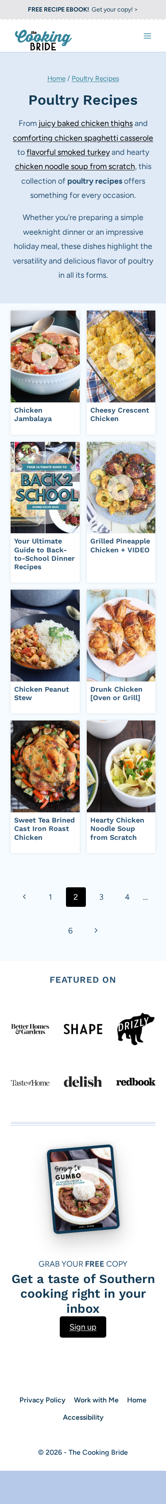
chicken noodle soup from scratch (75, 166)
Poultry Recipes (95, 78)
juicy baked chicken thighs (86, 123)
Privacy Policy (42, 1400)
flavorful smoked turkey (68, 152)
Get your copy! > (83, 9)
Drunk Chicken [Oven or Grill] (116, 693)
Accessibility (83, 1417)
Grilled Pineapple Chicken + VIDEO (120, 545)
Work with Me (96, 1400)
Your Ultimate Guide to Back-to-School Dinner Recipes (44, 554)
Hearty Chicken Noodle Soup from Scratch (117, 828)
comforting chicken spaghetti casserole (83, 138)
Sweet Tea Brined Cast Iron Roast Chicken (44, 828)
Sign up (83, 1327)
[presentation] (45, 356)
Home (56, 78)
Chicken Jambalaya (33, 414)
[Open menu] (147, 36)
